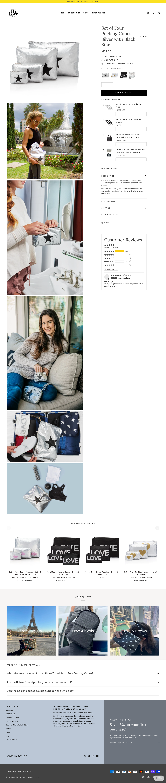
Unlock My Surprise (105, 401)
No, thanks (105, 408)
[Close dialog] (125, 366)
